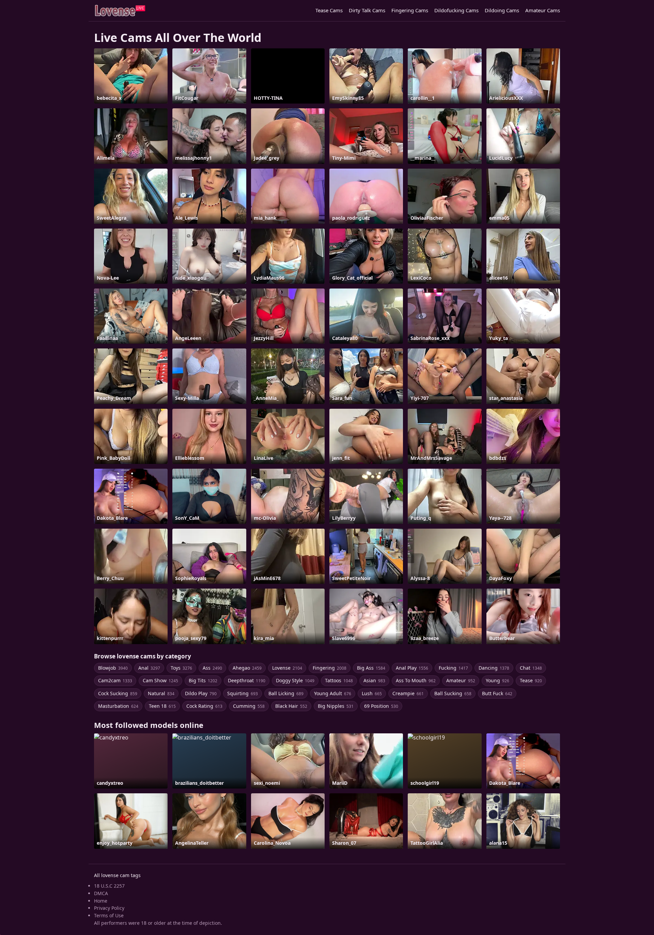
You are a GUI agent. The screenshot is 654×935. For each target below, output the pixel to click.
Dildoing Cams (502, 10)
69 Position (381, 706)
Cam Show (160, 680)
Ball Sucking (452, 693)
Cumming (249, 706)
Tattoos (339, 680)
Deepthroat (246, 680)
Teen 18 (162, 706)
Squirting (242, 693)
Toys (181, 668)
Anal (149, 668)
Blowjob (113, 668)
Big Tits (203, 680)
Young (497, 680)
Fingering (329, 668)
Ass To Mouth (416, 680)
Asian (374, 680)
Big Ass (371, 668)
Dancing (494, 668)
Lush (372, 693)
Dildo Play (201, 693)
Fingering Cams (409, 10)
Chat (531, 668)
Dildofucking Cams (456, 10)
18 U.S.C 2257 (109, 886)
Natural (161, 693)
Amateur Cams (542, 10)
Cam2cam (115, 680)
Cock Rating (204, 706)
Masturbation (118, 706)
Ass (212, 668)
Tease (531, 680)
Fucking (453, 668)
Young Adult (332, 693)
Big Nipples (336, 706)
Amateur (460, 680)
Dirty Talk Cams (367, 10)
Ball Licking (285, 693)
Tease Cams (329, 10)
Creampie (408, 693)
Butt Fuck (497, 693)
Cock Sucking (117, 693)
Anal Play (412, 668)
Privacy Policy (109, 908)
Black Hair (291, 706)
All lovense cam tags (117, 875)
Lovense (287, 668)
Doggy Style (295, 680)
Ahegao (247, 668)
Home (100, 901)
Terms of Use (109, 915)
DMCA (101, 893)
